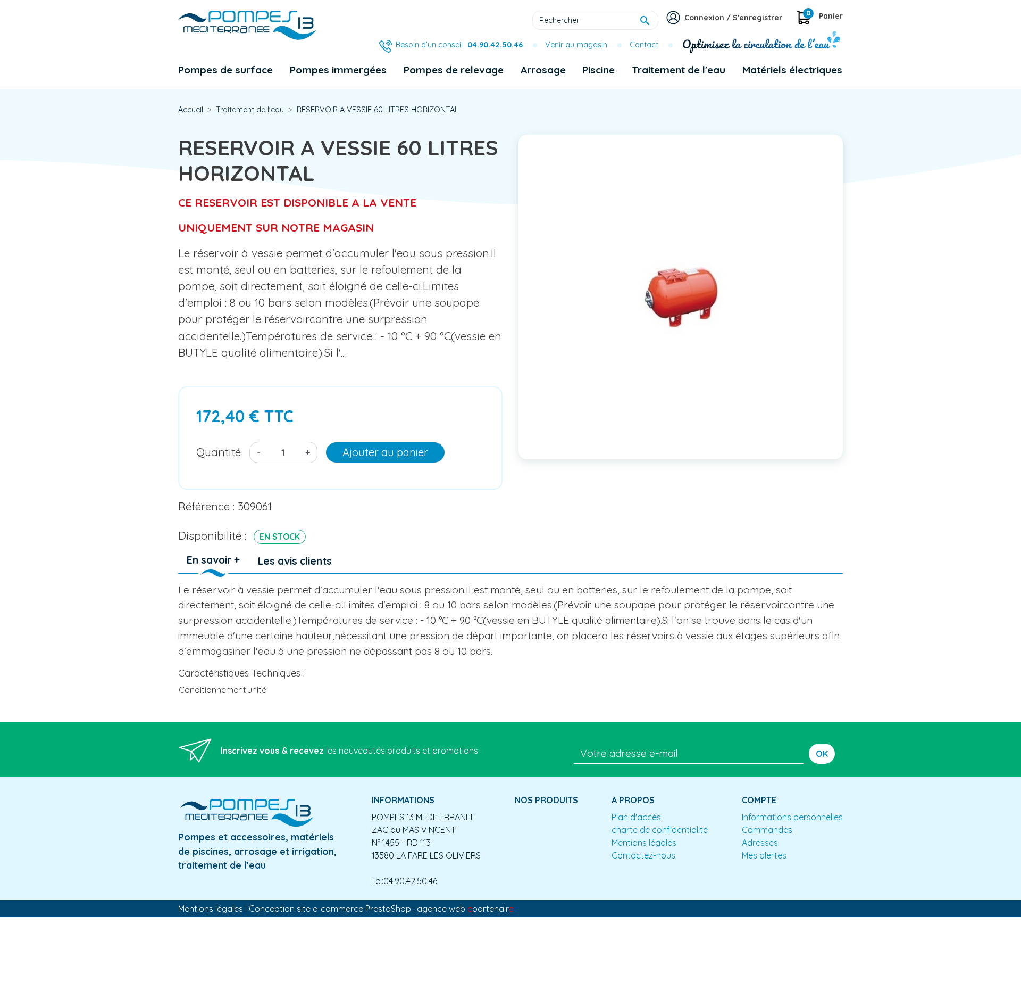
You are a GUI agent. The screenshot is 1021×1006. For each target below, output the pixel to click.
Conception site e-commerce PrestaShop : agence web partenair (381, 908)
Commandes (767, 829)
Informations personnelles (792, 817)
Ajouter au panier (385, 452)
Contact (644, 45)
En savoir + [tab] (213, 560)
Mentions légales (644, 842)
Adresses (760, 842)
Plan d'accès (636, 817)
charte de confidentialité (660, 829)
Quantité (218, 452)
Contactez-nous (643, 855)
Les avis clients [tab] (295, 561)
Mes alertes (764, 855)
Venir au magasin (576, 45)
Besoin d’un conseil (459, 45)
